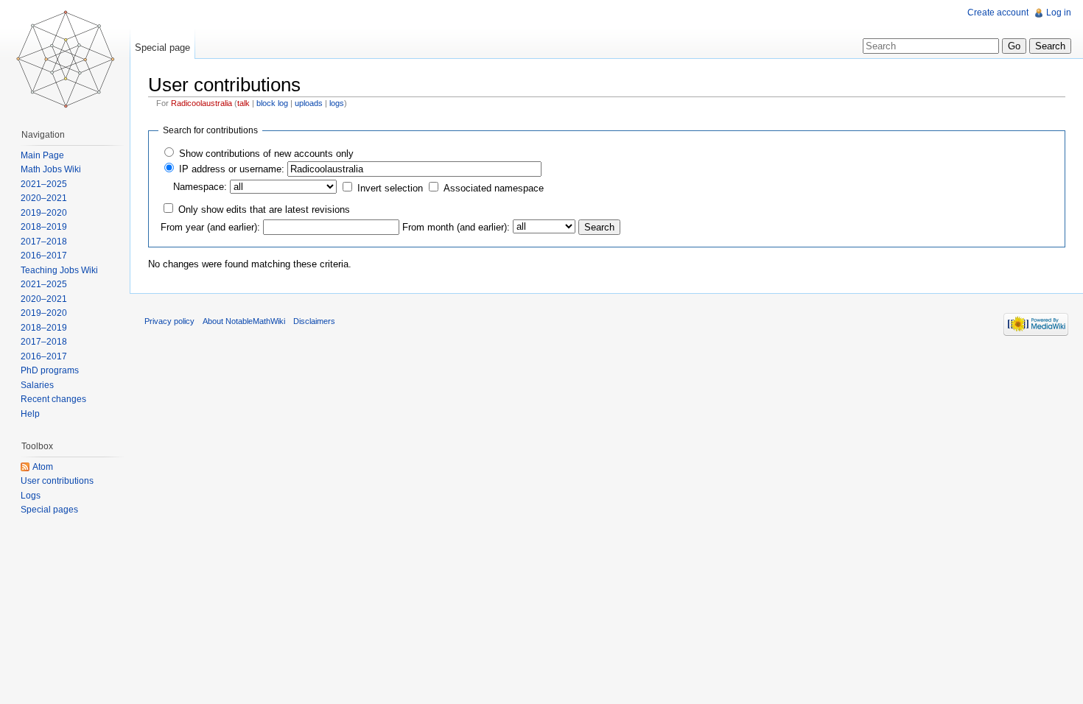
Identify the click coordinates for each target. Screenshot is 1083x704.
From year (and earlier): (210, 227)
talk (243, 103)
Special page (162, 47)
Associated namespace (494, 188)
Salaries (37, 385)
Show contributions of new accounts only (266, 153)
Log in (1058, 12)
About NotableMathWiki (244, 321)
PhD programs (50, 370)
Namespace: (200, 186)
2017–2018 (44, 241)
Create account (997, 12)
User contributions (57, 481)
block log (272, 103)
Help (30, 414)
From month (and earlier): (456, 227)
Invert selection (390, 188)
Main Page (42, 155)
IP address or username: (231, 169)
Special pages (49, 509)
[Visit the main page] (65, 59)
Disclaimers (314, 321)
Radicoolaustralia (201, 103)
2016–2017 (44, 255)
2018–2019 (44, 227)
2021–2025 (44, 184)
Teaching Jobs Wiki (59, 270)
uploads (309, 103)
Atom (42, 467)
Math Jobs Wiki (51, 169)
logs (336, 103)
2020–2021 (44, 198)
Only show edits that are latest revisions (264, 209)
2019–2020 (44, 213)
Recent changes (53, 399)
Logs (31, 495)
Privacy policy (169, 321)
